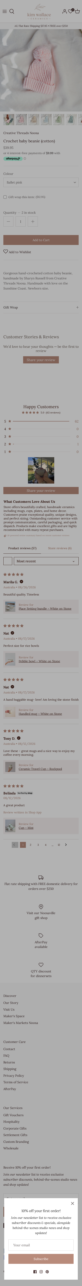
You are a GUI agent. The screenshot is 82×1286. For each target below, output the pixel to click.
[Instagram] (41, 1271)
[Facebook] (35, 1271)
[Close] (72, 1203)
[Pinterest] (47, 1271)
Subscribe (41, 1259)
